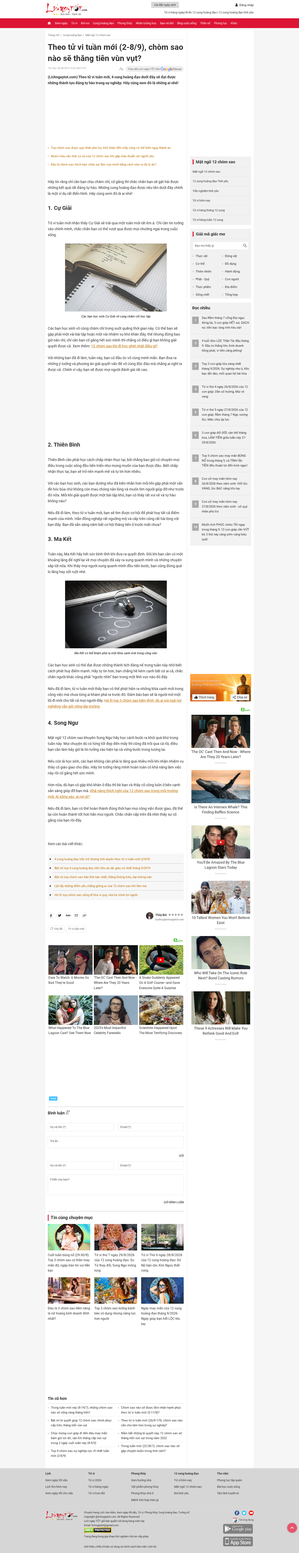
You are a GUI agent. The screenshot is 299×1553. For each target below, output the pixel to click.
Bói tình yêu (181, 1493)
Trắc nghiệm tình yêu (206, 191)
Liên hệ (152, 1546)
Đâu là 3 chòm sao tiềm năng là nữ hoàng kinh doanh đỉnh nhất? (69, 1313)
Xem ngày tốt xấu (56, 1480)
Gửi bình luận (174, 1202)
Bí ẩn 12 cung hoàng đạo (201, 12)
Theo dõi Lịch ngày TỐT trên (144, 69)
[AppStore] (238, 1545)
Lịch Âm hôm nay (56, 1486)
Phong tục (220, 23)
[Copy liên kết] (84, 916)
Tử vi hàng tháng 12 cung (209, 210)
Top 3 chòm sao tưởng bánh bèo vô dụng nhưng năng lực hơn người (115, 1313)
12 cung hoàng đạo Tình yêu (210, 181)
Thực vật (201, 256)
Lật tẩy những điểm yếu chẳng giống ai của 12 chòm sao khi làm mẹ (101, 886)
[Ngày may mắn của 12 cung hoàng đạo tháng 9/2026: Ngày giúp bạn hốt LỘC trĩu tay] (162, 1290)
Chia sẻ (241, 697)
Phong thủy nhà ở (142, 1493)
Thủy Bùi (161, 915)
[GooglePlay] (238, 1532)
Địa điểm (231, 287)
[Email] (76, 916)
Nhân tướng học (146, 23)
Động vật (231, 256)
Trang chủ (53, 35)
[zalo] (68, 916)
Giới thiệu (89, 1546)
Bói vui (85, 23)
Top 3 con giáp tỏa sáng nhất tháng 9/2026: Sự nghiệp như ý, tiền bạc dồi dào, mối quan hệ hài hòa (225, 368)
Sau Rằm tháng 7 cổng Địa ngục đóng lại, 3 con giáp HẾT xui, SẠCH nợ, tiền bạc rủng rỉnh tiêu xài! (225, 322)
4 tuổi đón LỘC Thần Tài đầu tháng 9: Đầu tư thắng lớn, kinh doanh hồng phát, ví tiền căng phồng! (225, 345)
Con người (232, 279)
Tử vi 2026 (94, 1480)
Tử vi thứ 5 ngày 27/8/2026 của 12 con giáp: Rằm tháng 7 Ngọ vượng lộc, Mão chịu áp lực (225, 414)
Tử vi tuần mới (76, 928)
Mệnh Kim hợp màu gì (144, 1500)
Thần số (205, 23)
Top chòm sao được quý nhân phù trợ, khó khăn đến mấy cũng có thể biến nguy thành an (111, 148)
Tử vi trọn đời (96, 1493)
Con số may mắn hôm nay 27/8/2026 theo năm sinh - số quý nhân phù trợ (224, 506)
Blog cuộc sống (186, 23)
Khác (234, 23)
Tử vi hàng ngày (174, 12)
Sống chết (202, 294)
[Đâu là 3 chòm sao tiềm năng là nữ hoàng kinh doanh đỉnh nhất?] (69, 1290)
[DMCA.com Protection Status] (97, 1532)
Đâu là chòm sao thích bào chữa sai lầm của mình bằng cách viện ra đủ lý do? (103, 164)
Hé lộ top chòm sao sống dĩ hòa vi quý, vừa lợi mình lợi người (96, 895)
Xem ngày (61, 23)
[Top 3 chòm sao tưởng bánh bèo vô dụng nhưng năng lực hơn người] (115, 1290)
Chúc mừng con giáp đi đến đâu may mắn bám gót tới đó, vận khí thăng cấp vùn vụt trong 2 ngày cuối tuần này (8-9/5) (79, 1438)
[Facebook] (236, 1514)
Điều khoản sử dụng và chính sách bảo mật (122, 1546)
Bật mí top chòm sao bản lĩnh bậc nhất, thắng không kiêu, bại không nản (103, 877)
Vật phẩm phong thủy (145, 1486)
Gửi (181, 1155)
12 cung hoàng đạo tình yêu (236, 12)
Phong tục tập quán (229, 1480)
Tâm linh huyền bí (228, 1493)
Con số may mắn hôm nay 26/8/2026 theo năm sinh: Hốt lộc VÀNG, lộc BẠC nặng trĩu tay (225, 483)
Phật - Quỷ (202, 279)
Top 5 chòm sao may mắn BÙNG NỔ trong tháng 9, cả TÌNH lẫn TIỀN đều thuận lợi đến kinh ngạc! (225, 460)
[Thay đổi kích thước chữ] (121, 69)
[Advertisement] (108, 112)
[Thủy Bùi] (149, 916)
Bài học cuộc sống (228, 1486)
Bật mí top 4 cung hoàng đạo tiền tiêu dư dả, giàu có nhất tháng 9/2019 (102, 868)
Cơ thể (200, 264)
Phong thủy (125, 23)
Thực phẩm (203, 287)
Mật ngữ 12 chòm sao (97, 35)
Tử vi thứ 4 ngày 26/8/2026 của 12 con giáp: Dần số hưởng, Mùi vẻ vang (225, 391)
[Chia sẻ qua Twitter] (59, 916)
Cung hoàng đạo (103, 23)
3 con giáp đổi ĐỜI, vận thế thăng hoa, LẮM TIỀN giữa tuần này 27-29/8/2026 (224, 437)
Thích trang (206, 697)
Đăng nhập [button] (246, 5)
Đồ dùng (230, 264)
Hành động (232, 271)
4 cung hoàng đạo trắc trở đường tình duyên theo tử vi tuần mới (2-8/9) (102, 859)
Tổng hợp (231, 294)
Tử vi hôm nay (201, 200)
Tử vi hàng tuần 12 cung (208, 219)
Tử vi (74, 23)
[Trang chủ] (49, 23)
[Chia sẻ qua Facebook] (51, 916)
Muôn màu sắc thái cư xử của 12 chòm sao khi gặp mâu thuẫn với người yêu (102, 156)
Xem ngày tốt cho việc (59, 1493)
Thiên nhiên (203, 271)
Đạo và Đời (167, 23)
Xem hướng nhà (141, 1480)
